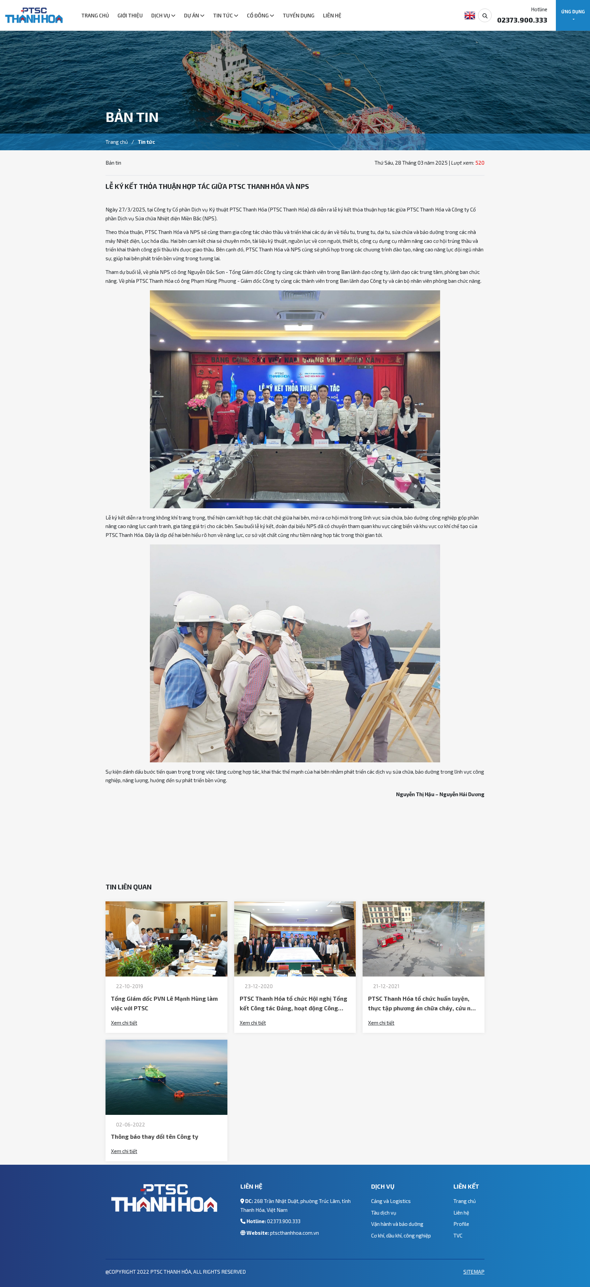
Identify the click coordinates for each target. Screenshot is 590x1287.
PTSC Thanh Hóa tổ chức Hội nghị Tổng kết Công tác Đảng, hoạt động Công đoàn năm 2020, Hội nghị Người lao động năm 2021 (293, 1004)
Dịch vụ (161, 15)
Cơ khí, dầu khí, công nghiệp (401, 1235)
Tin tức (223, 15)
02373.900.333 (283, 1221)
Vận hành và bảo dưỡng (397, 1224)
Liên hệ (332, 15)
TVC (457, 1235)
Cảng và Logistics (391, 1201)
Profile (461, 1224)
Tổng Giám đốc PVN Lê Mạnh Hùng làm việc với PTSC (164, 1003)
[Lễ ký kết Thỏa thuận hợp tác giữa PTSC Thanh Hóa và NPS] (34, 15)
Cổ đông (258, 15)
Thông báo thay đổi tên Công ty (154, 1136)
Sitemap (473, 1272)
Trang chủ (95, 15)
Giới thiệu (130, 15)
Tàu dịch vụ (383, 1212)
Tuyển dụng (298, 15)
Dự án (192, 15)
